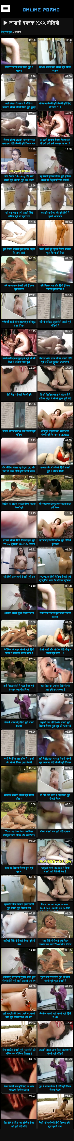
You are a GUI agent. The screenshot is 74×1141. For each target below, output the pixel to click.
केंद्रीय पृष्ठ (6, 32)
